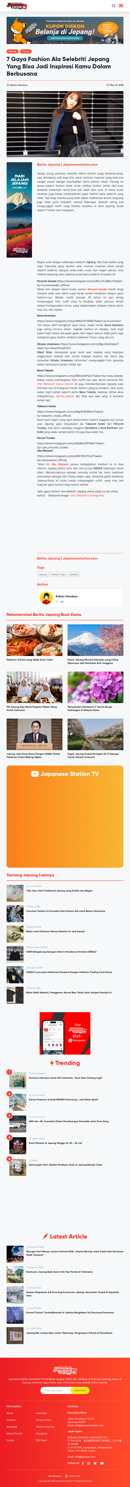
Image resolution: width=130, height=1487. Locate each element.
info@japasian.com (85, 1456)
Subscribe (79, 1390)
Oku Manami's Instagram (87, 495)
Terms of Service (45, 1426)
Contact (11, 1419)
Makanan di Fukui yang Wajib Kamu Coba (30, 660)
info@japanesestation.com (89, 1425)
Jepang (43, 574)
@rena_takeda (65, 396)
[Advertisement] (80, 525)
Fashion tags (58, 574)
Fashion (26, 52)
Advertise (12, 1426)
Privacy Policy (43, 1419)
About (10, 1413)
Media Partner (14, 1433)
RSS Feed (41, 1440)
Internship (41, 1413)
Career (10, 1440)
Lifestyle (13, 52)
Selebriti (73, 574)
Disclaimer (41, 1433)
